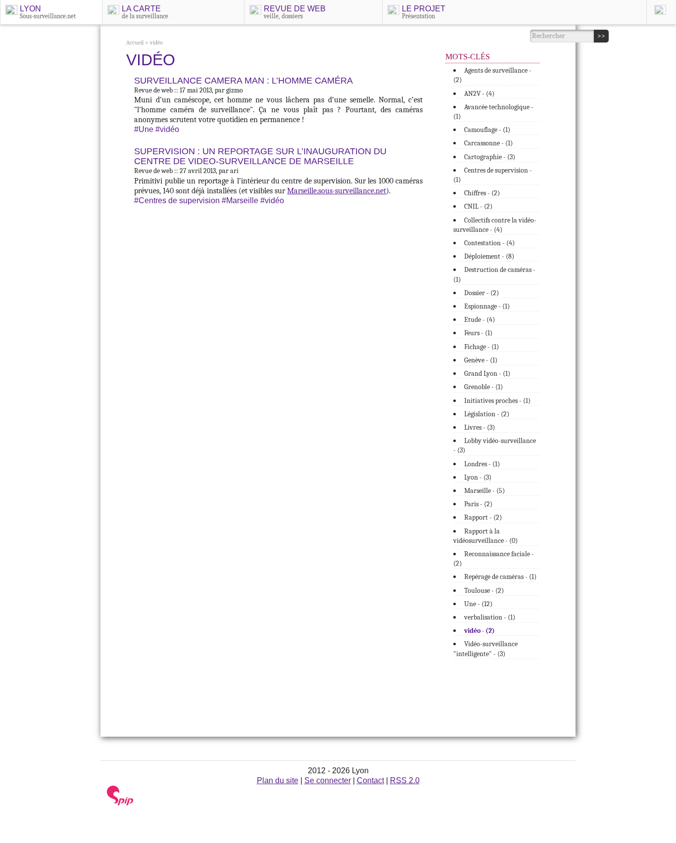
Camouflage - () (487, 130)
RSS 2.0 (405, 780)
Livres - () (479, 427)
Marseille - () (484, 491)
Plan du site (277, 780)
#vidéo (167, 129)
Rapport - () (483, 517)
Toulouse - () (484, 590)
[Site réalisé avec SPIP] (120, 803)
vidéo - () (479, 630)
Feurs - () (478, 333)
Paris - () (478, 504)
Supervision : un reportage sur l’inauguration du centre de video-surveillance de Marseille (260, 156)
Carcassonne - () (488, 143)
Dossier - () (481, 293)
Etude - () (479, 319)
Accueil (135, 42)
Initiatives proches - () (497, 401)
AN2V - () (479, 93)
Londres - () (482, 464)
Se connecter (327, 780)
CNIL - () (478, 206)
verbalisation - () (489, 617)
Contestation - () (489, 243)
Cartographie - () (489, 157)
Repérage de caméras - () (500, 577)
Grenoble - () (483, 387)
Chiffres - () (482, 193)
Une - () (478, 604)
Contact (370, 780)
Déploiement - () (489, 256)
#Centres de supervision (177, 200)
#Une (143, 129)
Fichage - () (481, 347)
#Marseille (240, 200)
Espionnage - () (487, 306)
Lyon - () (477, 477)
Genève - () (480, 360)
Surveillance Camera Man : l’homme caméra (243, 81)
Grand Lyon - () (487, 373)
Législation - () (486, 414)
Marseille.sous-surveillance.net (336, 190)
